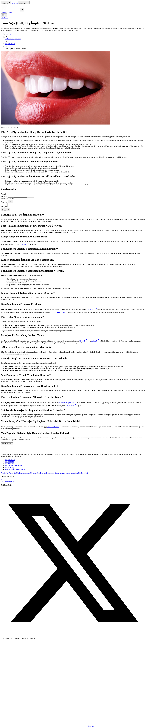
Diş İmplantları (10, 44)
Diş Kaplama (9, 462)
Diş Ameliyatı (9, 467)
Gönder (4, 210)
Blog (2, 12)
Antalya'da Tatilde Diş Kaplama (11, 473)
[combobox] (10, 201)
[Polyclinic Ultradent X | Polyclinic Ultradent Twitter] (73, 635)
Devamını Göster (7, 443)
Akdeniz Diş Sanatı (55, 473)
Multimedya (22, 3)
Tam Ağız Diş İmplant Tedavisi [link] (15, 49)
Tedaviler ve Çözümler (13, 39)
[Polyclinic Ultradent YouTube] (7, 490)
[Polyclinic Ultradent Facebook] (2, 490)
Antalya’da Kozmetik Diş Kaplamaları (35, 473)
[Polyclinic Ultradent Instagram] (4, 490)
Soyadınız (4, 196)
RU (6, 18)
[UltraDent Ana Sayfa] (10, 10)
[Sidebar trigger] (22, 9)
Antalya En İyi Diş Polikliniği (15, 469)
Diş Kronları (9, 464)
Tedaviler (14, 3)
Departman (4, 202)
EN (2, 18)
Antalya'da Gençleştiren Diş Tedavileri (75, 473)
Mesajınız (4, 206)
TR (5, 16)
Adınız (3, 194)
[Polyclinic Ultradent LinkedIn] (12, 490)
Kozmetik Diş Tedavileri (13, 465)
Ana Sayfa (8, 34)
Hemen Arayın (9, 481)
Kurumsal (5, 3)
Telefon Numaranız (7, 198)
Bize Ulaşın (8, 12)
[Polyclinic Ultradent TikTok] (10, 490)
